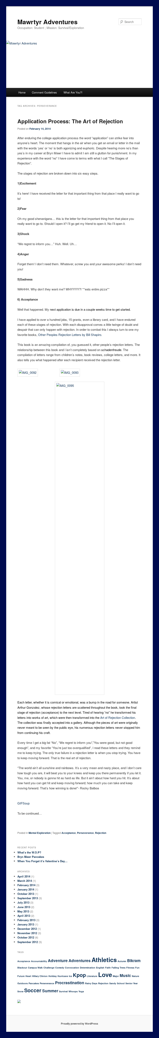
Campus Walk (35, 967)
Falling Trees (118, 967)
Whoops (73, 991)
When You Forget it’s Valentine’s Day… (42, 861)
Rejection (100, 833)
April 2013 (23, 916)
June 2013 (23, 907)
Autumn (122, 961)
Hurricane (63, 976)
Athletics (104, 959)
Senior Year (131, 983)
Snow (20, 991)
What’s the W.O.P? (29, 852)
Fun (137, 967)
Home (21, 92)
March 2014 (24, 881)
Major (116, 976)
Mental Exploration (40, 833)
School (121, 983)
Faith (108, 967)
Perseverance (85, 833)
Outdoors (22, 983)
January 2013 (25, 924)
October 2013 (25, 894)
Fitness (130, 967)
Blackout (22, 967)
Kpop (79, 975)
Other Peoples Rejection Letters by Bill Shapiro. (70, 334)
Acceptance (68, 833)
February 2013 (26, 920)
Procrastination (69, 982)
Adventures (80, 960)
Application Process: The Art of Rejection (70, 121)
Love (105, 974)
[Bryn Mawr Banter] (19, 1002)
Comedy (59, 967)
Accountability (39, 961)
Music (125, 975)
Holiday (52, 976)
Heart (28, 976)
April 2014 (23, 876)
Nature (135, 976)
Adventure (58, 960)
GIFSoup (23, 803)
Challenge (48, 967)
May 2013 (23, 911)
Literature (92, 976)
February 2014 (26, 885)
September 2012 (27, 942)
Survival (63, 991)
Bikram (134, 960)
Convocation (72, 967)
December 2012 (27, 929)
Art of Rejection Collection (117, 717)
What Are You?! (73, 92)
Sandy (112, 983)
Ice (70, 976)
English (100, 967)
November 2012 (27, 933)
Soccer (32, 990)
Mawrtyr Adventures (47, 21)
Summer (50, 991)
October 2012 (25, 937)
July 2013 (23, 902)
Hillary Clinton (40, 976)
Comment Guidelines (44, 92)
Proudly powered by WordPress (79, 1023)
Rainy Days (91, 983)
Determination (87, 967)
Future (21, 976)
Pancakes (34, 983)
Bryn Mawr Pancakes (30, 857)
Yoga (81, 991)
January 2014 (25, 889)
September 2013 (27, 898)
